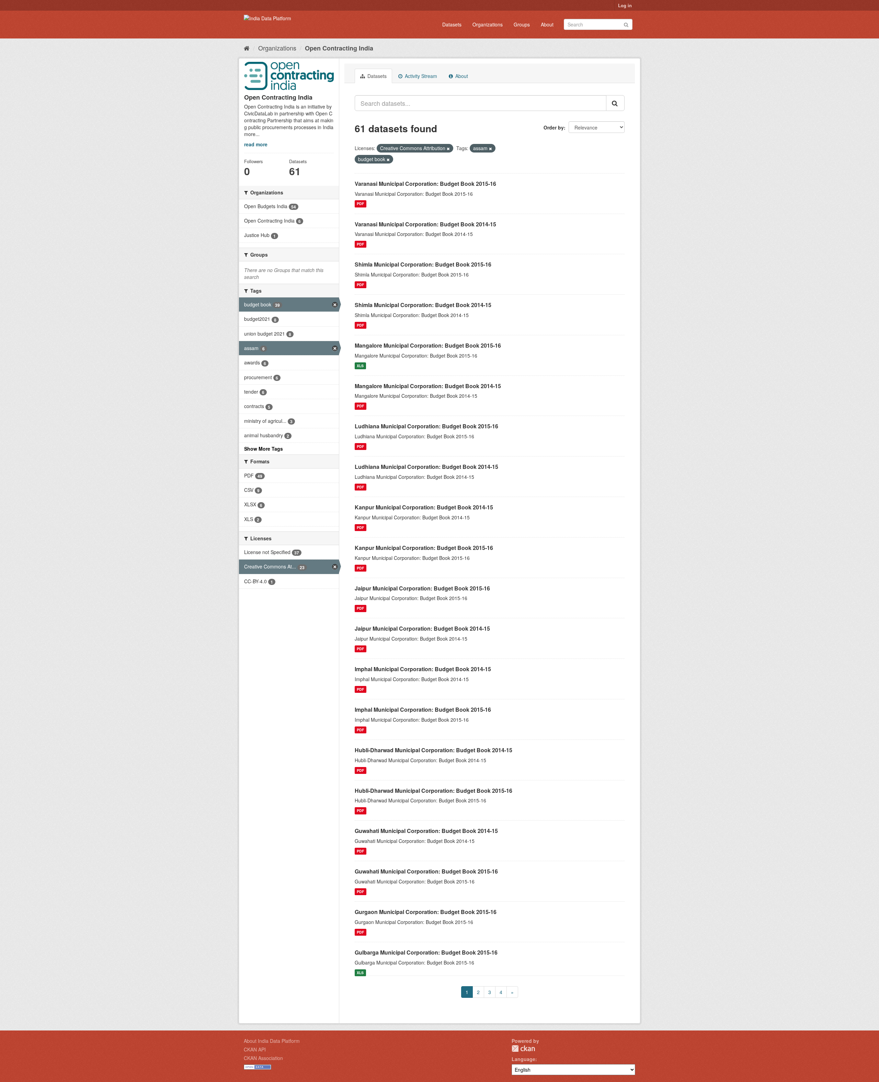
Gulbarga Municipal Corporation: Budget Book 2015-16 (426, 952)
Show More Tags (263, 448)
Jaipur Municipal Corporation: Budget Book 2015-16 (422, 588)
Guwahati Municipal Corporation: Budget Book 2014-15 (426, 831)
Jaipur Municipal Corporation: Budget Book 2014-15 (422, 628)
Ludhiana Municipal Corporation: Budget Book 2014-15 (426, 467)
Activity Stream (420, 75)
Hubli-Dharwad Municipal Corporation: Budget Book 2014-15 (433, 750)
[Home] (247, 47)
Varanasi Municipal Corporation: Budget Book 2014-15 (425, 224)
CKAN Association (263, 1058)
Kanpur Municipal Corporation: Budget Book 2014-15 (424, 507)
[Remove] (448, 148)
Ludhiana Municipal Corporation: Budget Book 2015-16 (426, 426)
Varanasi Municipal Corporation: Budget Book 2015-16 (425, 184)
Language (523, 1059)
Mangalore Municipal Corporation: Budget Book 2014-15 (428, 386)
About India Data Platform (272, 1040)
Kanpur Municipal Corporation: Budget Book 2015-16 (424, 548)
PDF (360, 203)
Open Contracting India (339, 48)
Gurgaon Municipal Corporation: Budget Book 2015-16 (425, 912)
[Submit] (626, 24)
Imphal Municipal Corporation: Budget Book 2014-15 (423, 669)
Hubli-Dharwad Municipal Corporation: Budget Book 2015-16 (433, 790)
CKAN (523, 1048)
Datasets (451, 24)
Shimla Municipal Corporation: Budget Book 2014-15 (423, 305)
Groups (522, 24)
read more (255, 144)
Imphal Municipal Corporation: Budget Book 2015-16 (423, 709)
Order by (554, 127)
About (547, 24)
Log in (625, 5)
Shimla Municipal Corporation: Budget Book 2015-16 (423, 264)
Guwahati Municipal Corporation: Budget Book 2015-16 (426, 871)
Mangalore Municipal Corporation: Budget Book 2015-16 (428, 345)
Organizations (487, 24)
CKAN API (255, 1049)
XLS (360, 365)
